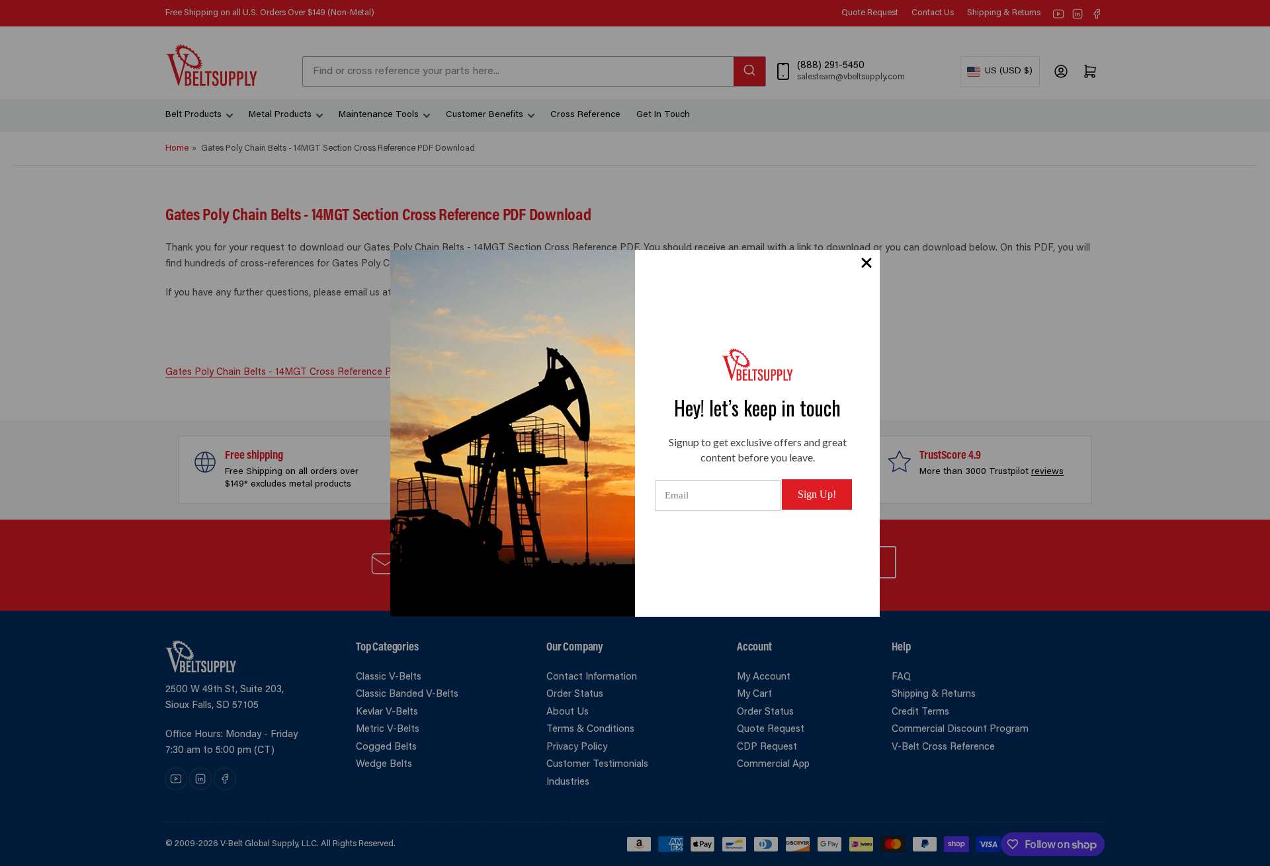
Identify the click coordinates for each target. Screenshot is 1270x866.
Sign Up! (817, 494)
